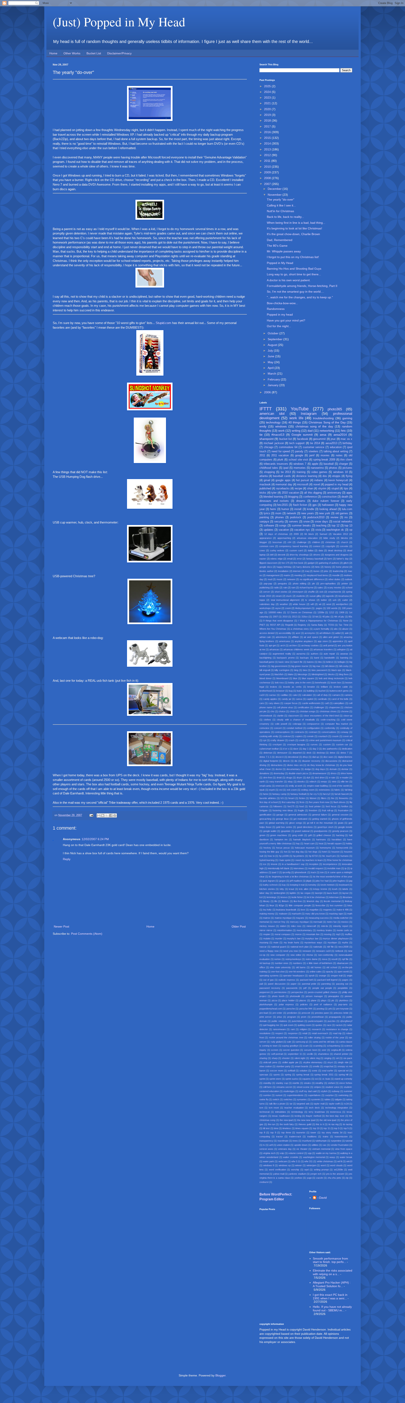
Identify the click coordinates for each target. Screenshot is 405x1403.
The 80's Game (277, 245)
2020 (268, 109)
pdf (304, 988)
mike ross (296, 926)
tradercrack (295, 1136)
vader (345, 600)
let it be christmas (316, 897)
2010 (268, 166)
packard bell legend (327, 980)
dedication (347, 748)
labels (345, 889)
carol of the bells (339, 699)
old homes (315, 967)
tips (346, 488)
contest (316, 546)
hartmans (321, 839)
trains (325, 1136)
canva (299, 699)
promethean (318, 1017)
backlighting (265, 657)
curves (314, 744)
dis (295, 761)
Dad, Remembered (279, 240)
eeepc (324, 781)
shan (310, 488)
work (281, 430)
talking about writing (336, 451)
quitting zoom (304, 1025)
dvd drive (320, 777)
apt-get (272, 645)
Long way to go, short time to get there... (294, 274)
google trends (345, 827)
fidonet (313, 798)
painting (264, 517)
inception (313, 864)
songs (282, 525)
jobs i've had (322, 881)
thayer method (313, 1116)
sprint (262, 1079)
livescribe (320, 905)
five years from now (319, 802)
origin (349, 975)
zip (347, 1178)
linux (272, 905)
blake (290, 674)
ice (264, 864)
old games (341, 513)
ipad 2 (275, 872)
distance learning (306, 476)
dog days (320, 769)
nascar (263, 946)
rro (346, 517)
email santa (265, 786)
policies (304, 1004)
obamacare (342, 963)
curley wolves (277, 550)
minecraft (311, 926)
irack (313, 872)
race (329, 1025)
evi (280, 790)
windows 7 (299, 463)
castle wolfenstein (311, 703)
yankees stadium (297, 1174)
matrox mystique (283, 918)
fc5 (282, 798)
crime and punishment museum (325, 740)
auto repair (329, 653)
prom (303, 1017)
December (275, 188)
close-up (347, 715)
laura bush (332, 893)
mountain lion (313, 934)
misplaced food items (317, 575)
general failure (319, 814)
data (321, 550)
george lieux (282, 819)
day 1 (305, 748)
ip (345, 868)
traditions (312, 1136)
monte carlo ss (344, 930)
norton (277, 959)
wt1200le (338, 1169)
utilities (315, 1145)
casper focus (291, 703)
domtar (344, 769)
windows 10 (340, 472)
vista (318, 529)
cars (261, 703)
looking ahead (327, 509)
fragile (301, 810)
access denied (266, 633)
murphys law (311, 938)
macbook (265, 484)
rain (285, 587)
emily (262, 426)
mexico (344, 922)
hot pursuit (302, 480)
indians (318, 480)
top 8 (262, 1132)
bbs (320, 662)
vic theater (301, 1149)
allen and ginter (331, 637)
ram (293, 587)
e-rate (332, 777)
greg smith (297, 835)
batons (310, 662)
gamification (265, 814)
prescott (306, 1013)
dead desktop (335, 550)
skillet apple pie (290, 1062)
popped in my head (336, 484)
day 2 (315, 748)
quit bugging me (271, 1025)
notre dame (311, 959)
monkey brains (324, 930)
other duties (334, 579)
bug (291, 690)
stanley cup (282, 1083)
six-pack (347, 1058)
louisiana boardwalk (286, 909)
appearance (265, 538)
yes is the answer (335, 1174)
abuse (345, 629)
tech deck (314, 1107)
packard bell (306, 980)
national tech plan (299, 946)
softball (291, 1070)
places (302, 1000)
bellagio (341, 662)
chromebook (265, 715)
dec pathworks (330, 748)
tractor (279, 1136)
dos (325, 476)
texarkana (343, 596)
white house (299, 604)
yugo (309, 1178)
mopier (266, 934)
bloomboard (282, 678)
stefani (331, 1083)
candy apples (270, 699)
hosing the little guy (269, 851)
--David (322, 1197)
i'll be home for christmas (339, 860)
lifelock (285, 901)
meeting (298, 575)
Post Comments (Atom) (86, 933)
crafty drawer (277, 740)
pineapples (333, 996)
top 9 (273, 1132)
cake (295, 695)
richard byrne (306, 587)
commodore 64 (288, 447)
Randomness (276, 309)
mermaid (317, 922)
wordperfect (342, 604)
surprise (329, 1095)
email (289, 558)
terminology (297, 1112)
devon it (279, 757)
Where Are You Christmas (272, 629)
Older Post (239, 926)
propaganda (335, 1017)
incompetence (330, 864)
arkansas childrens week (296, 649)
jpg (350, 881)
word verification (277, 1169)
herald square (334, 843)
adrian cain (265, 637)
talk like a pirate (277, 1103)
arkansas (274, 649)
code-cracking (328, 719)
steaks (307, 1083)
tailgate (338, 1099)
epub (262, 790)
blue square (308, 678)
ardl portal (328, 645)
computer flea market (336, 724)
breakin (311, 686)
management (272, 575)
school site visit (298, 459)
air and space (311, 637)
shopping (269, 472)
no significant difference (312, 579)
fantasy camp (279, 794)
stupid (335, 488)
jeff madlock (296, 881)
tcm (261, 1107)
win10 (349, 1161)
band (316, 657)
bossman (277, 542)
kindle (310, 509)
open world (343, 971)
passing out (342, 984)
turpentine (336, 1140)
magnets (327, 909)
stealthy (319, 1083)
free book (298, 563)
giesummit (319, 439)
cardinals (322, 699)
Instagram (309, 414)
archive (293, 645)
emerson (280, 786)
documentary (293, 769)
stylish (324, 1091)
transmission (341, 1136)
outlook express (286, 980)
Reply (66, 859)
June (271, 356)
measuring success (319, 918)
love (303, 909)
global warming (276, 823)
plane (313, 1000)
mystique (332, 942)
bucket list (285, 439)
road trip (337, 1033)
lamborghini (279, 893)
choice (282, 711)
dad (310, 430)
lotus (349, 905)
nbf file (330, 946)
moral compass (283, 934)
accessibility (285, 633)
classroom (293, 715)
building (310, 690)
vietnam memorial (321, 1149)
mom (278, 513)
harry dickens (303, 567)
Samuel (323, 534)
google (299, 455)
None (345, 620)
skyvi (330, 1062)
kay (284, 885)
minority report (340, 926)
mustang (263, 942)
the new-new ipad (306, 1120)
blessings (302, 674)
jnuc (333, 439)
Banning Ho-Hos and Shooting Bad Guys (294, 268)
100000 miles (275, 612)
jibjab (308, 881)
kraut (291, 889)
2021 (268, 103)
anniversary (334, 492)
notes (339, 455)
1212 (331, 612)
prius (279, 1017)
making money (266, 913)
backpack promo (286, 657)
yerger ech (315, 1174)
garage (280, 814)
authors (315, 653)
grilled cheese (323, 835)
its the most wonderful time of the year (332, 876)
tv (264, 1145)
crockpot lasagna (296, 744)
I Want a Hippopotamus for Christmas (318, 620)
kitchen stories (267, 889)
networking (327, 430)
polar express (286, 1004)
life (275, 901)
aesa (323, 434)
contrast (313, 732)
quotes (318, 1025)
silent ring (315, 1058)
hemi (273, 509)
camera (348, 695)
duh (308, 777)
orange (322, 975)
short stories (281, 591)
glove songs (295, 823)
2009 (268, 172)
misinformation (284, 930)
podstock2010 (315, 517)
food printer (315, 806)
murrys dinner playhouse (335, 938)
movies (325, 455)
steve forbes (345, 1083)
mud (270, 579)
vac (324, 1145)
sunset (278, 1095)
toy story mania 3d (332, 1132)
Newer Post (61, 926)
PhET (262, 625)
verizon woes (266, 1149)
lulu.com (347, 509)
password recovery (269, 988)
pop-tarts (343, 1004)
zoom (288, 608)
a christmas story (300, 629)
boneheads (321, 682)
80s (350, 616)
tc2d (346, 1103)
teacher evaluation (294, 1107)
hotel (324, 851)
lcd (260, 897)
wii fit (339, 1161)
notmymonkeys (293, 959)
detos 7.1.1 (265, 757)
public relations (279, 1021)
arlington (341, 649)
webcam (282, 1161)
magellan (314, 909)
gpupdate (285, 831)
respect (279, 1033)
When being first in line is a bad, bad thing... (296, 222)
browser (280, 690)
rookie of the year (334, 1037)
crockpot (277, 744)
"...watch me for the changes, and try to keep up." (300, 297)
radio (276, 587)
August (273, 345)
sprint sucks (291, 1079)
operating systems (269, 975)
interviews (299, 868)
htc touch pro (329, 856)
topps (262, 600)
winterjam (311, 1165)
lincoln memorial (332, 901)
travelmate (283, 1140)
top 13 (348, 525)
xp (350, 529)
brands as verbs (292, 686)
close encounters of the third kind (321, 715)
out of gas (268, 980)
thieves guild (304, 1124)
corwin (310, 736)
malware (283, 913)
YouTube (300, 408)
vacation (284, 529)
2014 (268, 143)
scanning (318, 1045)
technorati (264, 1112)
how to (271, 856)
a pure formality (321, 629)
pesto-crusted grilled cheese (323, 992)
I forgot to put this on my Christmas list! (293, 257)
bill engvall (264, 670)
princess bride (341, 1013)
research (316, 1029)
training (301, 472)
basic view (283, 662)
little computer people (300, 905)
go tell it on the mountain (320, 823)
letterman (334, 897)
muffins (348, 934)
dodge (308, 769)
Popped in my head (280, 314)
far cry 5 (314, 794)
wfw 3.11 (295, 1161)
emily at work (295, 786)
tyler (274, 492)
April (271, 367)
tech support (297, 443)
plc (332, 1000)
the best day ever (335, 1116)
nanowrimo (317, 467)
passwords (292, 988)
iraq (307, 571)
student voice (332, 1087)
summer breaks (301, 525)
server (266, 591)
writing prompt (321, 1169)
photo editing (299, 583)
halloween (328, 504)
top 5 (346, 1128)
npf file (345, 959)
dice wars (328, 757)
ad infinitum (325, 633)
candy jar (286, 699)
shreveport (297, 591)
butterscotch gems (339, 690)
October (273, 333)
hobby (349, 843)
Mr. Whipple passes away (284, 251)
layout (345, 893)
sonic (314, 1070)
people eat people (322, 988)
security (279, 521)
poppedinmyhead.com (270, 1008)
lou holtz (267, 909)
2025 (268, 86)
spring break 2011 (323, 1074)
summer (348, 1091)
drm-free (267, 777)
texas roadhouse (281, 1116)
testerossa (335, 1112)
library (266, 901)
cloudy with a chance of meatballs (296, 719)
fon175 (291, 806)
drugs (289, 777)
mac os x (346, 439)
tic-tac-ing (333, 1124)
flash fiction (300, 504)
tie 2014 (315, 443)
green (262, 835)
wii (320, 604)
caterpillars (338, 703)
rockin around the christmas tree (286, 1037)
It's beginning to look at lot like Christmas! (294, 228)
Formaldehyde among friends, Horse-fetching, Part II (302, 286)
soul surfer (327, 1070)
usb (334, 600)
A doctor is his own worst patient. (288, 280)
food (301, 806)
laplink (293, 893)
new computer (277, 955)
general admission (297, 814)
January (273, 385)
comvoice (264, 728)
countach (323, 736)
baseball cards (282, 476)
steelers (313, 451)
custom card (296, 550)
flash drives (339, 802)
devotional (293, 757)
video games (319, 472)
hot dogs (312, 851)
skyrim (322, 488)
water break (346, 1157)
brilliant (324, 686)
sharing (263, 1058)
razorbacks (283, 488)
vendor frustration (340, 1145)
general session (340, 814)
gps (314, 504)
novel (316, 484)
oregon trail (336, 975)
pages (345, 980)
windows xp (285, 1165)
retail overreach (320, 1033)
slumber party (283, 1066)
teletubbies (280, 1112)
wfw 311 (308, 1161)
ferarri (291, 798)
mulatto (267, 938)
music (280, 579)
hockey (267, 847)
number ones (282, 963)
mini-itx (324, 926)
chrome (345, 711)
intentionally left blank (278, 868)
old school (331, 967)
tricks (262, 492)
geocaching (265, 819)
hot (285, 851)
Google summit (302, 434)
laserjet (319, 893)
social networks (342, 521)
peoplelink (343, 988)
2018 (268, 120)
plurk (280, 459)
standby (267, 1083)
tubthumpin (321, 1140)
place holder (288, 1000)
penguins (282, 583)
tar (291, 1103)
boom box (336, 682)
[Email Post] (91, 815)
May (271, 362)
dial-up (315, 757)
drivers (316, 554)
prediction (292, 1013)
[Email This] (99, 815)
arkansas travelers (323, 649)
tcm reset (274, 1107)
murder (278, 938)
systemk (315, 1099)
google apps (282, 480)
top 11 (327, 1128)
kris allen (303, 889)
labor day (264, 893)
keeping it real (297, 885)
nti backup (264, 963)
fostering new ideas (283, 810)
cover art (347, 736)
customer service (313, 447)
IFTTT (265, 408)
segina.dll (336, 1050)
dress (334, 773)
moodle (336, 575)
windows (281, 426)
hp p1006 (284, 856)
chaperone (334, 707)
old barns (301, 967)
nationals (317, 946)
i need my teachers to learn (309, 860)
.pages (318, 608)
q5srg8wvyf (346, 1021)
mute (275, 942)
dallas (311, 550)
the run (271, 1124)
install (297, 509)
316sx (304, 616)
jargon (282, 881)
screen (274, 1050)
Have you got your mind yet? (286, 320)
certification (303, 707)
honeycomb (342, 847)
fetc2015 (282, 504)
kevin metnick (328, 885)
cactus (272, 695)
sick (321, 591)
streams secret (284, 1087)
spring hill (343, 1074)
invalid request (315, 868)
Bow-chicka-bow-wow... (282, 303)
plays (324, 1000)
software (269, 525)
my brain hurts (291, 942)
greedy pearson (340, 831)
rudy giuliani (277, 1041)
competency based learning (293, 546)
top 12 (335, 525)
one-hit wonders (297, 971)
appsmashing (284, 538)
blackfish (279, 674)
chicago (268, 447)
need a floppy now (269, 951)
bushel (322, 690)
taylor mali (319, 1103)
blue (295, 678)
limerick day (313, 901)
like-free (298, 901)
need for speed (280, 451)
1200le (320, 612)
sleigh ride (343, 1062)
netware (291, 579)
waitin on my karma (326, 1153)
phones (279, 517)
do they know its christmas (321, 765)
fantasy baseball (314, 558)
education (336, 447)
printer (345, 583)
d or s (286, 748)
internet (297, 571)
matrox (266, 918)
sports (276, 1074)
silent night (299, 1058)
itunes (316, 571)
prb (330, 1008)
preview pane (322, 1013)
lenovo (284, 897)
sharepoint (266, 438)
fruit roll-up (327, 810)
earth (262, 781)
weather (284, 604)
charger (343, 463)
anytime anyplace (304, 641)
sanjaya (264, 521)
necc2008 (343, 946)
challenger (319, 707)
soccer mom (276, 1070)
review (334, 517)
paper (294, 984)
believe (329, 662)
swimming (343, 1095)
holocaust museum (305, 847)
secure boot (310, 1050)
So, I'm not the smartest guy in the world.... (295, 291)
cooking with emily (268, 736)
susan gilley (315, 596)
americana (284, 641)
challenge (301, 542)
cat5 (327, 703)
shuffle (311, 591)
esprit (272, 790)
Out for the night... (279, 326)
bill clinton (330, 666)
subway (336, 1091)
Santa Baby (317, 625)
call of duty (322, 695)
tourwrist (300, 1132)
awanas (344, 653)
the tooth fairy (287, 1124)
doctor (278, 769)
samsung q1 (302, 1041)
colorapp (297, 724)
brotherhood (265, 690)
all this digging (313, 492)
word (323, 1165)
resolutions (265, 1033)
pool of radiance (323, 1004)
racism (339, 1025)
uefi (271, 1145)
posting (320, 1008)
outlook (348, 579)
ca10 (262, 695)
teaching (321, 525)
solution (303, 1070)
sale (289, 1041)
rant (293, 1029)
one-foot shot (278, 971)
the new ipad (286, 1120)
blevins (344, 538)
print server (265, 1017)
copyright (330, 546)
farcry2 (326, 794)
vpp (310, 1153)
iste (322, 872)
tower (313, 1132)
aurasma (300, 653)
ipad (285, 467)
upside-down (300, 1145)
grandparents (321, 831)
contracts (299, 732)
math (349, 913)
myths (345, 942)
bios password (319, 670)
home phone (342, 567)
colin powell (281, 724)
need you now (290, 951)
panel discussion (276, 984)
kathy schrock (270, 885)
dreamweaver (319, 773)
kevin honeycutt (338, 480)
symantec (302, 1099)
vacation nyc (302, 529)
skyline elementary (313, 1062)
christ (292, 711)
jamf (312, 455)
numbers (297, 963)
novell (334, 959)
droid (279, 777)
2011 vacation (280, 455)
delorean (267, 752)
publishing (264, 587)
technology (273, 422)
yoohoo (298, 1178)
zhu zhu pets (334, 1178)
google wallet (270, 831)
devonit (281, 554)
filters (324, 798)
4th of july (339, 616)
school (349, 587)
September (275, 339)
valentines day (267, 604)
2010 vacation (290, 492)
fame (265, 794)
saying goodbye (290, 1045)
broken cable (341, 686)
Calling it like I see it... (281, 205)
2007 (268, 184)
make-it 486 (342, 909)
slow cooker (265, 1066)
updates (268, 529)
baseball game (266, 662)
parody (299, 451)
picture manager (314, 996)
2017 (268, 126)
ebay (290, 781)
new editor (295, 955)
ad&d (337, 633)
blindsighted (318, 674)
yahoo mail (278, 1174)
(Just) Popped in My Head (119, 21)
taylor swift (334, 1103)
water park (268, 1161)
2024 (268, 92)
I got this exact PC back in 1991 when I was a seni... (330, 1296)
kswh (335, 889)
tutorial (349, 1140)
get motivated (300, 819)
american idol (272, 414)
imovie (274, 864)
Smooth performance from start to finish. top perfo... (330, 1260)
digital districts (345, 757)
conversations (328, 732)
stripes (317, 1087)
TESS (331, 625)
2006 (268, 392)
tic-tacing (347, 1124)
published (265, 488)
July (271, 350)
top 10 (316, 1128)
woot (328, 604)
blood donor (265, 678)
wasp (332, 1157)
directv (286, 761)
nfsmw (309, 955)
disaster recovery (311, 761)
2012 (268, 155)
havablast (337, 839)
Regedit (289, 625)
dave (295, 748)
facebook (302, 439)
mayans (300, 918)
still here (267, 1087)
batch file (297, 662)
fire (332, 798)
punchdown (298, 1021)
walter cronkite (290, 1157)
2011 (267, 160)
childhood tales (268, 467)
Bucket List (93, 53)
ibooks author (266, 571)
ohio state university (280, 967)
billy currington (281, 670)
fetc (343, 430)
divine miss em (295, 765)
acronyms (310, 633)
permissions (280, 992)
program (291, 1017)
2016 (268, 132)
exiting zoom (307, 790)
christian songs (307, 711)
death (345, 496)
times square (302, 1128)
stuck (289, 596)
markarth (296, 913)
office (262, 967)
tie (261, 434)
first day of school (268, 802)
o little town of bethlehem (319, 963)
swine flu (263, 1099)
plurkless (343, 1000)
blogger (263, 542)
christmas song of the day (314, 426)
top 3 (336, 1128)
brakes (273, 686)
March (272, 373)
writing (296, 430)
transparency (266, 1140)
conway (344, 732)
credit (302, 740)
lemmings (271, 897)
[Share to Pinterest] (115, 815)
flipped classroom (268, 563)
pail (261, 984)
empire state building (317, 786)
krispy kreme (320, 889)
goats (341, 823)
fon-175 (285, 563)
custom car (342, 744)
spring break (302, 1074)
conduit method (294, 728)
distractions (277, 765)
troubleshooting (323, 418)
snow (306, 521)
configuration (313, 728)
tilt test (266, 1128)
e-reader (344, 777)
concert (278, 728)
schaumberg (333, 1045)
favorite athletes (267, 798)
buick (299, 690)
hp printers (298, 856)
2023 (268, 97)
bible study (329, 538)
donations (264, 773)
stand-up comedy (343, 1079)
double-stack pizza (298, 773)
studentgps (289, 1091)
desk (309, 752)
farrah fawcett (342, 794)
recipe (298, 488)
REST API (275, 625)
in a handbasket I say (293, 864)
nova (324, 959)
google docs (265, 567)
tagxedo (330, 596)
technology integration (336, 1107)
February (274, 379)
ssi (316, 1079)
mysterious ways (313, 942)
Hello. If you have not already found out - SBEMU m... (332, 1308)
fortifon (344, 806)
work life (296, 418)
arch (282, 645)
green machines (278, 835)
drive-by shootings (299, 554)
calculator (307, 695)
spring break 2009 (324, 459)
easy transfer (276, 781)
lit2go (281, 905)
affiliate (295, 637)
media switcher (341, 918)
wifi (312, 604)
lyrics (267, 513)
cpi (264, 740)
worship (295, 1169)
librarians (347, 897)
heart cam (309, 843)
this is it (320, 1124)
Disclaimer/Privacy (119, 53)
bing (296, 670)
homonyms (325, 847)
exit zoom (292, 790)
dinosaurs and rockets (274, 500)
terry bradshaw (317, 1112)
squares (306, 1079)
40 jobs (326, 616)
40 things (294, 422)
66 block (309, 534)
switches (288, 1099)
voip (282, 1153)
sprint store (275, 1079)
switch (276, 1099)
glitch (346, 563)
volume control (295, 1153)
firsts (302, 802)
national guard (278, 946)
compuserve (313, 724)
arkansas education (307, 538)
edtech (312, 781)
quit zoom (288, 1025)
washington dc (335, 529)
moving (327, 934)
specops (263, 1074)
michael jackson (274, 443)
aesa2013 (331, 443)
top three (286, 1132)
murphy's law (294, 938)
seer (324, 1050)
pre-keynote (342, 1008)
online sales (316, 971)
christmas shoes (328, 711)
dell (271, 554)
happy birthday (284, 567)
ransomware (279, 1029)
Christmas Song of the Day (327, 422)
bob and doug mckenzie (331, 678)
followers (277, 806)
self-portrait (277, 1054)
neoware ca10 (323, 951)
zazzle (319, 1178)
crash (291, 740)
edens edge (276, 558)
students (300, 596)
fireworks (343, 798)
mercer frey (279, 922)
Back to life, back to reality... (285, 216)
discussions (331, 761)
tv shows (310, 600)
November (275, 194)
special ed (343, 1070)
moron (298, 934)
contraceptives (282, 732)
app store (323, 641)
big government (279, 666)
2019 (268, 114)
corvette (344, 546)
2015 (268, 137)
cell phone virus (285, 707)
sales (320, 587)
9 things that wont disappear (278, 620)
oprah (312, 975)
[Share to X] (107, 815)
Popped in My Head (280, 263)
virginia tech (269, 1153)
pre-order (277, 1013)
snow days (321, 521)
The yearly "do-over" (280, 199)
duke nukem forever (325, 500)
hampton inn (281, 839)
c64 (289, 542)
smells (316, 1066)
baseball (329, 463)
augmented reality (282, 653)
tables (327, 1099)
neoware (306, 951)
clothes (267, 719)
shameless (323, 1054)
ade (347, 633)
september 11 (295, 1054)
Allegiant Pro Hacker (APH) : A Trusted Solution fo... (332, 1284)
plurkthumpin (266, 1004)
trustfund (306, 1140)
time (276, 1128)
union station (283, 1145)
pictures (347, 467)
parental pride (309, 984)
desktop (321, 752)
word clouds (336, 1165)
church (344, 542)
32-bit (315, 616)
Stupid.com (163, 323)
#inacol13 (277, 434)
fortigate (263, 810)
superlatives (314, 1095)
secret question (291, 1050)
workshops (265, 608)
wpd (306, 1169)
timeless (286, 1128)
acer (298, 633)
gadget (311, 563)
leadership (338, 571)
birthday (347, 443)
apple (315, 463)
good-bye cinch (325, 827)
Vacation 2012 (340, 534)
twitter (324, 600)
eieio (334, 781)
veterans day (285, 1149)
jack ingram (269, 881)
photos (333, 467)
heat (321, 843)
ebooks (301, 781)
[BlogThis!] (103, 815)
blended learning (273, 496)
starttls (295, 1083)
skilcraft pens (270, 1062)
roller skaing (314, 1037)
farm (329, 558)
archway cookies (310, 645)
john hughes (339, 881)
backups (304, 657)
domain (333, 769)
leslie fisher (297, 897)
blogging (293, 496)
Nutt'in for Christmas (280, 211)
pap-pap (268, 583)
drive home (346, 773)
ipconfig (286, 872)
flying (349, 476)
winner (298, 1165)
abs (336, 629)
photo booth (278, 996)
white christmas (325, 1161)
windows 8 (268, 1165)
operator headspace (293, 975)
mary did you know (315, 913)
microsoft (302, 484)
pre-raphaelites (328, 583)
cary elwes (274, 703)
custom (327, 744)
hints (317, 567)
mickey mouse (267, 926)
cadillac (284, 695)
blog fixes (344, 674)
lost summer (336, 905)
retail (304, 1033)
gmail (267, 480)
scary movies (334, 587)
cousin (335, 736)
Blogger (220, 1375)
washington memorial (314, 1157)
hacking (340, 835)
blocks (331, 674)
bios (305, 670)
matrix (287, 575)
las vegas (306, 893)
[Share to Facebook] (111, 815)
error (299, 558)
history (327, 567)
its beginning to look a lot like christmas (289, 876)
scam (306, 1045)
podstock (295, 517)
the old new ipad (328, 1120)
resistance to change (337, 1029)
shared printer (341, 1054)
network (291, 513)
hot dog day (298, 851)
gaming (347, 418)
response (293, 1033)
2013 (268, 149)
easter (262, 558)
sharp (275, 1058)
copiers (299, 736)
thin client (346, 459)
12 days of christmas (276, 534)
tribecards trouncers (276, 463)
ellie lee (344, 781)
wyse (278, 608)
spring (288, 1074)
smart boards (301, 1066)
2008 (268, 178)
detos (332, 752)
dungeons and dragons (337, 554)
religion (303, 1029)
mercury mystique (299, 922)
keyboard (344, 885)
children (316, 542)
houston (335, 851)
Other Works (71, 53)
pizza (274, 1000)
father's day (342, 558)
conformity (329, 728)
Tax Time (343, 625)
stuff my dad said (307, 1091)
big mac (317, 666)
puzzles (332, 1021)
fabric (337, 790)
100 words (332, 608)
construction (329, 496)
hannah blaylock (301, 839)
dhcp (305, 757)
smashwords (334, 591)
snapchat (328, 1066)
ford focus (331, 806)
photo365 (335, 409)
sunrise (267, 1095)
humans (344, 856)
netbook (339, 951)
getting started (319, 819)
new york (324, 513)
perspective (297, 992)
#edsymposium (303, 608)
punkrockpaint (315, 1021)
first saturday (288, 802)
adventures (281, 637)
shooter (286, 1058)
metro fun (332, 922)
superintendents (295, 1095)
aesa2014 (340, 434)
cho (272, 711)
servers (293, 521)
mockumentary (304, 930)
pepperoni (264, 992)
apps (349, 492)
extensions (324, 790)
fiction (302, 798)
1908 (341, 612)
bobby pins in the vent (299, 682)
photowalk (295, 996)
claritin (280, 715)
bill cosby (344, 666)
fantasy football (298, 794)
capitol (309, 699)
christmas (330, 542)
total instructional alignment (285, 600)
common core (266, 546)
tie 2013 (286, 472)
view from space (343, 1149)
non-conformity (325, 955)
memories (300, 467)
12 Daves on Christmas (299, 612)
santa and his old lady (324, 1041)
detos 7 (344, 752)
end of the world (340, 786)
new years (307, 513)
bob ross (279, 682)
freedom (313, 810)
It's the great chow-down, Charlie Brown (293, 234)
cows (262, 550)
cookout (286, 736)
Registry (302, 625)
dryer (299, 777)
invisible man (333, 868)
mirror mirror (266, 930)
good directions (305, 827)
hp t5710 (313, 856)
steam (278, 596)
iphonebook (300, 872)
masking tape (336, 913)
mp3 (338, 934)
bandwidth (329, 657)
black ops (336, 670)
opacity (329, 971)
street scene (303, 1087)
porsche (290, 1008)
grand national (302, 831)
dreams (300, 500)
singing (327, 1058)
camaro (336, 695)
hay (298, 843)
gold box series (284, 827)
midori (283, 926)
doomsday (279, 773)
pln (313, 583)
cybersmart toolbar (269, 748)
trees (295, 1140)
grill (310, 835)
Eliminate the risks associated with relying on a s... (332, 1272)
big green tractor (299, 666)
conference (310, 496)
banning (344, 657)
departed (297, 752)
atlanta (263, 476)
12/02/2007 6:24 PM (95, 839)
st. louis (326, 1079)
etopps (336, 476)
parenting (326, 984)
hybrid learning (266, 860)
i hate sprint (284, 860)
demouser (282, 752)
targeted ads (303, 1103)
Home (53, 53)
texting (297, 1116)
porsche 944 (305, 1008)
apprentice (337, 641)
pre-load (263, 1013)
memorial (264, 922)
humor (285, 509)
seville (310, 1054)
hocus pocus (283, 847)
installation (283, 571)
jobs (326, 571)
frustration (343, 810)
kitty (282, 889)
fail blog (348, 790)
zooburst (264, 1182)
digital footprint (270, 761)
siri (337, 1058)
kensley (312, 885)
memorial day (283, 484)
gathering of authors (329, 563)
